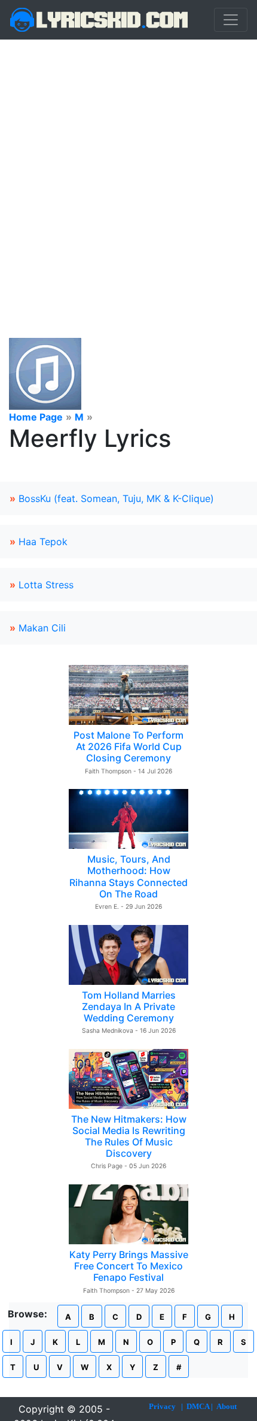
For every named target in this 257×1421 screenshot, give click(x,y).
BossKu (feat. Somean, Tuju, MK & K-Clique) (116, 498)
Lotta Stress (46, 585)
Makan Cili (42, 628)
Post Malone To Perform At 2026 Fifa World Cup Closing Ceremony (128, 746)
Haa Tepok (43, 542)
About (226, 1406)
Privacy (162, 1406)
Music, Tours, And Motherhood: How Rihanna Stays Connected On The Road (128, 876)
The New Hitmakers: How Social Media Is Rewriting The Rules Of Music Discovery (128, 1136)
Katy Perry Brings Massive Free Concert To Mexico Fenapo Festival (128, 1265)
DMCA (197, 1406)
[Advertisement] (128, 174)
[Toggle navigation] (230, 20)
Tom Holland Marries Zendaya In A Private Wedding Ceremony (129, 1006)
